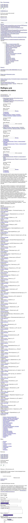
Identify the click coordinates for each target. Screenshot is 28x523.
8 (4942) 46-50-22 (4, 290)
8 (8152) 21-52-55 (4, 311)
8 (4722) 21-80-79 (4, 225)
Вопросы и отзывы (8, 39)
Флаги (9, 34)
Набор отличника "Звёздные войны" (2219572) (13, 127)
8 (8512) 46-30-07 (4, 215)
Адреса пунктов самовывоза (16, 37)
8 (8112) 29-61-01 (4, 339)
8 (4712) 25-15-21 (4, 300)
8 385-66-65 (4, 5)
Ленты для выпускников (6, 25)
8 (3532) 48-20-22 (4, 329)
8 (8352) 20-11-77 (4, 399)
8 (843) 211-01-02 (4, 272)
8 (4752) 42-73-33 (4, 367)
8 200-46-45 (4, 11)
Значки (10, 30)
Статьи (19, 39)
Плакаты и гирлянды (10, 54)
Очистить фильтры (5, 96)
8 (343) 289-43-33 (4, 255)
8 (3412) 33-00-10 (4, 262)
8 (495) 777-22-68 (4, 218)
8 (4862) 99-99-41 (4, 325)
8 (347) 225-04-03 (4, 392)
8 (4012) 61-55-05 (4, 276)
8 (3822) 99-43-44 (4, 374)
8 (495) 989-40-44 (4, 208)
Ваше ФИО (3, 499)
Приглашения (20, 30)
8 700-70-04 (4, 7)
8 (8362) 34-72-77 (4, 265)
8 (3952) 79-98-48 (4, 269)
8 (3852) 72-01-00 (4, 222)
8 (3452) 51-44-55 (4, 381)
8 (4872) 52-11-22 (4, 378)
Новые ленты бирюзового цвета (8, 74)
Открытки (6, 30)
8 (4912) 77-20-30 (4, 346)
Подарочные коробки (10, 59)
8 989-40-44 (4, 4)
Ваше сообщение (5, 513)
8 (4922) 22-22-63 (4, 240)
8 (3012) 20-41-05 (4, 385)
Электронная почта (5, 500)
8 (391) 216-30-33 (4, 293)
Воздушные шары (10, 52)
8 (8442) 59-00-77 (4, 244)
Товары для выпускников (6, 83)
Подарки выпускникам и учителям (13, 53)
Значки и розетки (9, 51)
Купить (16, 110)
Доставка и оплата (7, 35)
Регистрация (6, 2)
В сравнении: (4, 20)
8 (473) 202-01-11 (4, 251)
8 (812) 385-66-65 (4, 211)
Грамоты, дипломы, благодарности (13, 45)
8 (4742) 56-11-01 (4, 304)
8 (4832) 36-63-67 (4, 232)
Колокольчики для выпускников (13, 46)
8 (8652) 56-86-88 (4, 360)
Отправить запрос (4, 503)
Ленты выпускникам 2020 (17, 25)
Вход (2, 2)
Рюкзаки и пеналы (10, 33)
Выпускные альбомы (10, 49)
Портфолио (5, 34)
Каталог (2, 24)
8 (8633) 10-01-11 (4, 343)
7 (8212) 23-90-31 (4, 364)
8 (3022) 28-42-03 (4, 406)
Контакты (23, 39)
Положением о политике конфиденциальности (13, 491)
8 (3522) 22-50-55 (4, 297)
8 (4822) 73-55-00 (4, 371)
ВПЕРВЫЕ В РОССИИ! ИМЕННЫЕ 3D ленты (11, 69)
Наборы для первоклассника (10, 32)
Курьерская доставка (5, 37)
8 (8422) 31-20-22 (4, 388)
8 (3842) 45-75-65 (4, 283)
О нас (2, 35)
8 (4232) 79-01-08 (4, 237)
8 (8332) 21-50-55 (4, 286)
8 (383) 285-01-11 (4, 318)
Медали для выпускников (12, 27)
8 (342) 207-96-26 (4, 336)
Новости (2, 67)
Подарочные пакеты (10, 31)
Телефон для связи (5, 501)
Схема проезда (4, 478)
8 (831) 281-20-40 (4, 314)
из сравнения (6, 113)
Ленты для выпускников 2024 (12, 44)
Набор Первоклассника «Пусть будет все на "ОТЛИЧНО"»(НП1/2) (13, 99)
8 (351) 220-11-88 (4, 403)
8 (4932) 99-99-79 (4, 258)
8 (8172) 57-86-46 (4, 248)
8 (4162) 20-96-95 (4, 229)
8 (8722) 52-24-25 (4, 307)
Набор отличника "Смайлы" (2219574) (11, 114)
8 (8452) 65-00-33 (4, 357)
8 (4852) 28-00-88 (4, 413)
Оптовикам (15, 39)
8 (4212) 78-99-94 (4, 396)
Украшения (14, 30)
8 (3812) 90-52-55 (4, 322)
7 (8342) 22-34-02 (4, 353)
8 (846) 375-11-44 (4, 350)
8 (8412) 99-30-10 (4, 332)
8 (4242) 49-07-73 (4, 410)
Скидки (2, 39)
